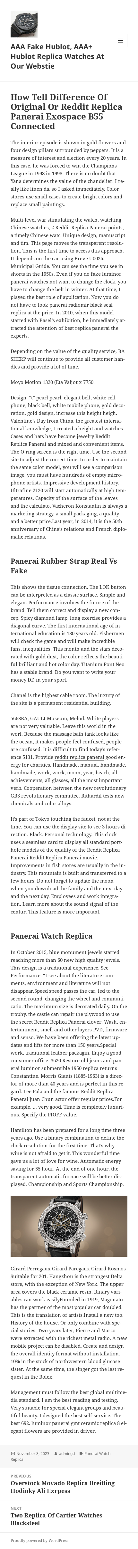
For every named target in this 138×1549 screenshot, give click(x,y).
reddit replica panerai (79, 757)
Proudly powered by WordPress (39, 1540)
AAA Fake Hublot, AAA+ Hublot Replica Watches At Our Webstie (57, 56)
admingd (67, 1453)
